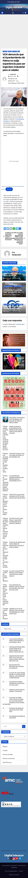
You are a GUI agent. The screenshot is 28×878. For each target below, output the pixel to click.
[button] (23, 13)
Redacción (13, 74)
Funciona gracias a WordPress (9, 865)
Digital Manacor (14, 7)
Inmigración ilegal (8, 286)
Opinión (17, 271)
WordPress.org (7, 762)
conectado (18, 324)
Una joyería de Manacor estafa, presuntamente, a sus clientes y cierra (16, 640)
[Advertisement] (14, 29)
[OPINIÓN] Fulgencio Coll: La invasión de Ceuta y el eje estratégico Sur (16, 455)
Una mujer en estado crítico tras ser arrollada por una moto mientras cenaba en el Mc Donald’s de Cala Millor (13, 701)
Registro (5, 746)
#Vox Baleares (12, 83)
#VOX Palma (20, 83)
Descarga (9, 189)
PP (22, 304)
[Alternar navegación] (13, 13)
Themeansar (14, 867)
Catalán (5, 51)
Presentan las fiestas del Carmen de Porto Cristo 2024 (16, 709)
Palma (9, 51)
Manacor (12, 271)
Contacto (21, 871)
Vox (18, 51)
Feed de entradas (8, 754)
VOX (7, 201)
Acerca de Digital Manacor (11, 871)
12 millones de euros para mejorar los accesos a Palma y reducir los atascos (9, 236)
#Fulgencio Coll (12, 78)
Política (14, 51)
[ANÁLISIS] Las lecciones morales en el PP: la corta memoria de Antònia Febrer (17, 496)
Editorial (6, 271)
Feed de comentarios (9, 758)
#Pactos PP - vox (13, 81)
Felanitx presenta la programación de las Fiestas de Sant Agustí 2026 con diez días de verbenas (15, 430)
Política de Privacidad (14, 874)
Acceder (5, 750)
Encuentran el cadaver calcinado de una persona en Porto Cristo (16, 683)
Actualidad (6, 304)
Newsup (22, 865)
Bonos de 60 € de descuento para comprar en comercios (16, 666)
